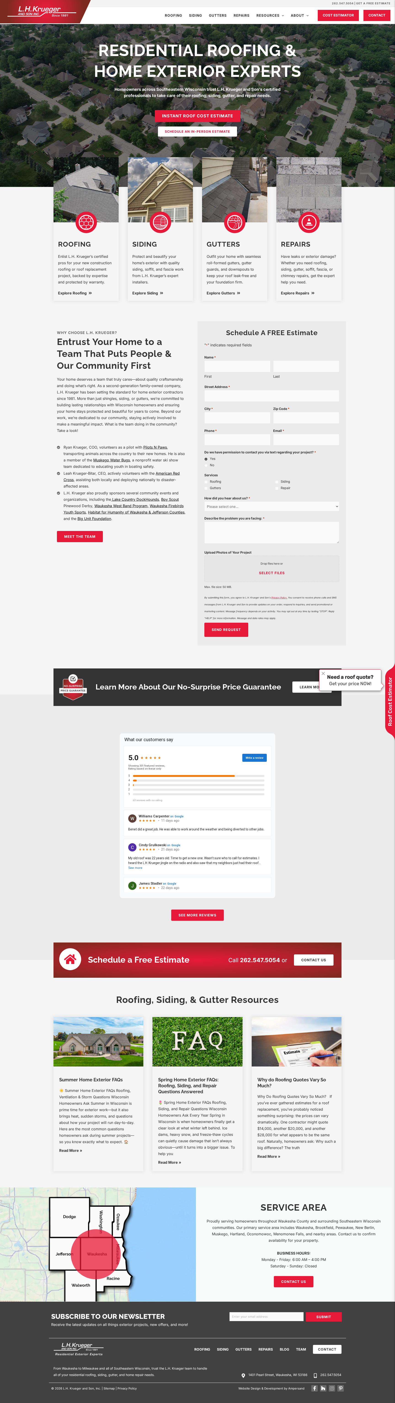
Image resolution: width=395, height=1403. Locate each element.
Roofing (173, 15)
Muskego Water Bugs (111, 460)
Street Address (217, 387)
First (208, 376)
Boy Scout (170, 499)
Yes (212, 458)
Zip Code (281, 409)
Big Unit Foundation (94, 518)
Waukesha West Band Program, (121, 506)
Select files (272, 573)
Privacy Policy (127, 1388)
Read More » (70, 1150)
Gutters (218, 15)
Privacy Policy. (279, 597)
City (208, 409)
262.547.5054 (343, 3)
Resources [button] (268, 15)
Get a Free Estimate (373, 3)
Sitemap (109, 1388)
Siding (195, 15)
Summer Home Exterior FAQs (91, 1080)
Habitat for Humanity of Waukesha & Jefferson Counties (136, 512)
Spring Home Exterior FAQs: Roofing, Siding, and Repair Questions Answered (188, 1085)
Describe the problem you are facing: (234, 518)
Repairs (242, 15)
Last (276, 376)
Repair (285, 488)
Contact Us (293, 1281)
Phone (210, 431)
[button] (282, 15)
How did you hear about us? (227, 498)
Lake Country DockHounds (135, 499)
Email (278, 431)
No (212, 465)
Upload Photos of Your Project (227, 552)
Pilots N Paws (155, 447)
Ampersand (296, 1388)
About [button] (297, 15)
